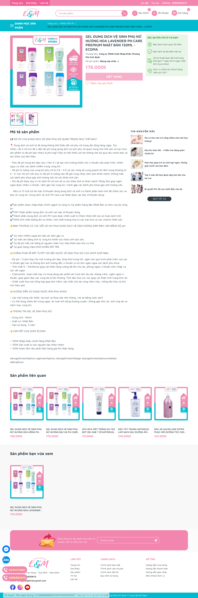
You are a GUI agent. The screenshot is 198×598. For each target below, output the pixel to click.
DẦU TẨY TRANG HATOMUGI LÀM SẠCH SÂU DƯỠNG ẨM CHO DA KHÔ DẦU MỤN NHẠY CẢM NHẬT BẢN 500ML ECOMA (135, 431)
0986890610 (29, 576)
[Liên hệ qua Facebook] (6, 549)
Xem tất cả (159, 198)
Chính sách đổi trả (109, 572)
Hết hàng (114, 76)
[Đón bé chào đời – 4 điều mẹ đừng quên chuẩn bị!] (137, 151)
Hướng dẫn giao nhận (156, 572)
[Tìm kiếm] (124, 13)
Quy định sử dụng (109, 575)
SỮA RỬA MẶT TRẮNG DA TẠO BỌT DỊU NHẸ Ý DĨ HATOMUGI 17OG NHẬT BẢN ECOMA (98, 431)
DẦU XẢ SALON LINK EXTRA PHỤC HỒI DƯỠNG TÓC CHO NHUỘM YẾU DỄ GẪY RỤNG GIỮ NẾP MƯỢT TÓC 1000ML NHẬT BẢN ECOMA (169, 431)
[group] (46, 72)
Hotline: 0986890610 (174, 3)
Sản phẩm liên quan (28, 375)
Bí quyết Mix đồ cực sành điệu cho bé (163, 189)
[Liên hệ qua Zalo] (6, 560)
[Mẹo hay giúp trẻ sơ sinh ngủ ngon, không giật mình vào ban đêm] (137, 164)
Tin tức (155, 3)
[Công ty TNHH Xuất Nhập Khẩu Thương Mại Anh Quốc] (31, 12)
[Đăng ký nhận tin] (156, 540)
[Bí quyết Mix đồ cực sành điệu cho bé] (137, 189)
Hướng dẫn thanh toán (157, 568)
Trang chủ (17, 3)
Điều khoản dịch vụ (155, 575)
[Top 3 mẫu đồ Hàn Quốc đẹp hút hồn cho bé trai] (137, 176)
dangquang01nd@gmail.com (31, 580)
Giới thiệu (31, 3)
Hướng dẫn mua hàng (156, 565)
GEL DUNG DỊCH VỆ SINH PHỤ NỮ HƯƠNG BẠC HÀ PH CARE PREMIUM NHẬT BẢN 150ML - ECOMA (62, 431)
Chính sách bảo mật (110, 565)
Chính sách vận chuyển (112, 568)
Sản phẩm (75, 572)
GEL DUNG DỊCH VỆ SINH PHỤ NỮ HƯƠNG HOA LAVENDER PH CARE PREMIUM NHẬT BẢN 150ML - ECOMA (26, 509)
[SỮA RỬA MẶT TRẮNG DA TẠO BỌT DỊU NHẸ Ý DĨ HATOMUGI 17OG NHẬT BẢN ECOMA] (99, 403)
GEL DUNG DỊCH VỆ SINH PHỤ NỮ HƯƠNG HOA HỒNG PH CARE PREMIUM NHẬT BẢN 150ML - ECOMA (26, 431)
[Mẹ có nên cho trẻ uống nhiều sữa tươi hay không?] (137, 139)
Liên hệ (44, 3)
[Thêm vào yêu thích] (99, 83)
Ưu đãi (144, 3)
